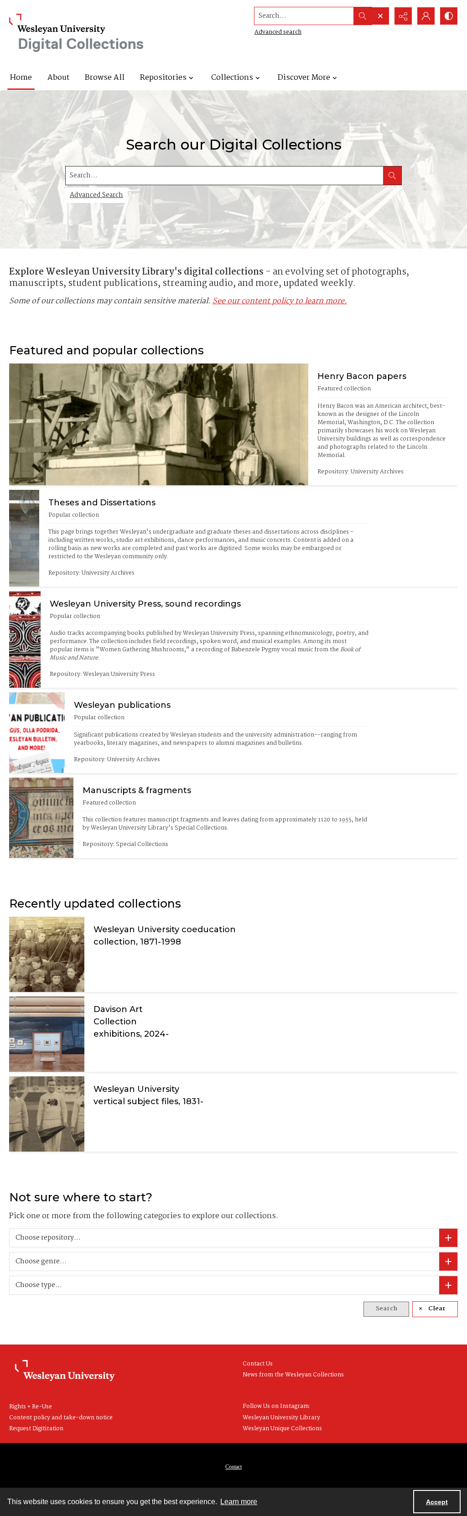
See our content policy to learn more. (280, 301)
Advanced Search (96, 195)
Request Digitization (36, 1428)
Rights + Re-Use (30, 1407)
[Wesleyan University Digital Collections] (76, 33)
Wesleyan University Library (281, 1418)
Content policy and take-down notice (61, 1418)
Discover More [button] (304, 78)
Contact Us (258, 1364)
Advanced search (277, 32)
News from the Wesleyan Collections (293, 1375)
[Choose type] (448, 1285)
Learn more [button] (238, 1502)
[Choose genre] (448, 1261)
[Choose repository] (448, 1238)
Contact (233, 1467)
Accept (437, 1502)
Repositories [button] (163, 78)
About (58, 78)
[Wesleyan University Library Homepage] (64, 1371)
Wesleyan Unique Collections (282, 1428)
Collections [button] (232, 78)
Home (21, 78)
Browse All (105, 78)
